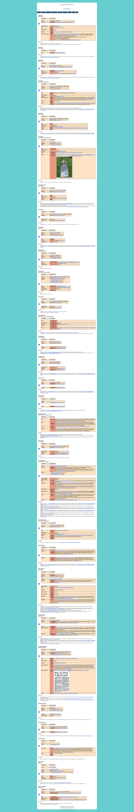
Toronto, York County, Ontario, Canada (66, 799)
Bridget (54, 281)
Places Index (65, 12)
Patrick (52, 142)
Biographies (60, 12)
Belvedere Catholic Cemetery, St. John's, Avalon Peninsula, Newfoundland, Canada (72, 426)
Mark (53, 118)
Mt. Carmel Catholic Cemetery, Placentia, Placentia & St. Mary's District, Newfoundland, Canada (72, 103)
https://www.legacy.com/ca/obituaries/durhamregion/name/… (83, 735)
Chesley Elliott (54, 446)
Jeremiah (54, 474)
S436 (41, 699)
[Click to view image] (62, 691)
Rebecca (54, 282)
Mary (53, 341)
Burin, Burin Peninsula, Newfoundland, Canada (64, 480)
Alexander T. (53, 791)
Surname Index (54, 12)
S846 (41, 311)
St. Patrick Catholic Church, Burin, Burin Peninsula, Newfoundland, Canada (70, 483)
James (52, 20)
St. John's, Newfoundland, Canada (63, 428)
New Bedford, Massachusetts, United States (62, 665)
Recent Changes (48, 12)
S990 (41, 268)
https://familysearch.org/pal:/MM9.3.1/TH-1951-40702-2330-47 (55, 608)
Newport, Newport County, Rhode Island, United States (64, 670)
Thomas (53, 65)
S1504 (42, 182)
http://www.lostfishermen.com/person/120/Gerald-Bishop (72, 698)
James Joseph (60, 215)
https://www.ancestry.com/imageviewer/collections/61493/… (50, 57)
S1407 (42, 410)
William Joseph (55, 276)
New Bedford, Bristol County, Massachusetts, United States (65, 658)
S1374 (42, 44)
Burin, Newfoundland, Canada (61, 467)
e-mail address (55, 783)
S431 (41, 332)
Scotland (54, 776)
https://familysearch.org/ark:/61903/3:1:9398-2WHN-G (49, 435)
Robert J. (64, 324)
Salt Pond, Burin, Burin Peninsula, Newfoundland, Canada (65, 599)
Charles (54, 576)
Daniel (52, 361)
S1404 (42, 224)
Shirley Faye (54, 726)
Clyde (53, 301)
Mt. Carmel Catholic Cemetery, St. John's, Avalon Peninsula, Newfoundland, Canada (71, 535)
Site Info (43, 12)
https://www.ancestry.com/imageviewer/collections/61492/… (78, 206)
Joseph (61, 471)
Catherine (55, 279)
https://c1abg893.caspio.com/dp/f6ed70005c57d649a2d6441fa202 (69, 542)
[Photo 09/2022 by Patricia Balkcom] (64, 176)
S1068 (42, 457)
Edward (54, 144)
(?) (52, 574)
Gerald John (54, 651)
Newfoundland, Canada (59, 22)
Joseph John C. (54, 190)
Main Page (39, 12)
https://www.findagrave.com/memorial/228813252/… (64, 203)
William (71, 471)
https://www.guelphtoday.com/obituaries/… (64, 782)
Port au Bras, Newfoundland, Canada (62, 494)
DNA (77, 12)
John (53, 232)
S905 (41, 719)
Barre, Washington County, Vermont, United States (63, 748)
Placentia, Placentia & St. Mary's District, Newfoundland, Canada (66, 34)
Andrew (52, 767)
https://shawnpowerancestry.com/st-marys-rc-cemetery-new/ (68, 332)
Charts (69, 12)
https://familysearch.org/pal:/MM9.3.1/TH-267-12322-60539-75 (50, 352)
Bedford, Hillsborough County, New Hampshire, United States (66, 693)
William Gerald (55, 654)
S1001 (42, 512)
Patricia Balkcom (65, 806)
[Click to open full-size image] (69, 671)
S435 (41, 783)
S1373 (42, 43)
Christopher (55, 402)
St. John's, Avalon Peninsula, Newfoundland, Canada (66, 419)
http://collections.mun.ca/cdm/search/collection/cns (59, 410)
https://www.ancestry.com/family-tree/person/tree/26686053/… (84, 699)
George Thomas (56, 472)
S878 (41, 203)
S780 (41, 245)
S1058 (42, 735)
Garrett (53, 707)
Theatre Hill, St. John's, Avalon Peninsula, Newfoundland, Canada (69, 422)
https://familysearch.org (53, 245)
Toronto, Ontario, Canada (63, 793)
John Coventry (54, 769)
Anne (71, 632)
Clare (52, 382)
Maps (73, 12)
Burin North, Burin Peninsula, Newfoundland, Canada (65, 499)
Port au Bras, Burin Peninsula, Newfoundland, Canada (66, 491)
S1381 (42, 782)
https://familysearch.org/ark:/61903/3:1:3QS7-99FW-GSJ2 (50, 611)
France (54, 753)
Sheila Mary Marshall (56, 772)
